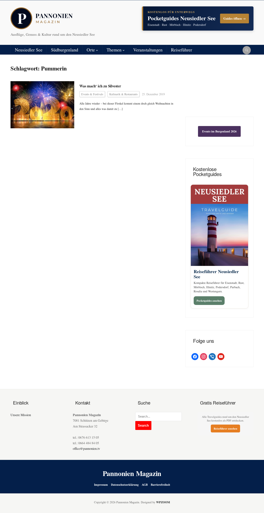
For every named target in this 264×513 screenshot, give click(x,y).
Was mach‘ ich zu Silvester (100, 86)
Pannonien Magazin (132, 473)
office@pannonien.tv (86, 448)
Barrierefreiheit (160, 484)
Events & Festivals (92, 94)
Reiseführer (181, 50)
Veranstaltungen (148, 50)
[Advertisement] (219, 89)
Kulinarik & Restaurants (123, 94)
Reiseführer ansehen (225, 428)
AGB (145, 484)
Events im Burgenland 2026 (219, 131)
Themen (114, 50)
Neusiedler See (28, 50)
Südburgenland (64, 50)
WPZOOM (163, 502)
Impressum (101, 484)
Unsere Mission (21, 415)
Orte (91, 50)
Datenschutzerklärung (125, 484)
